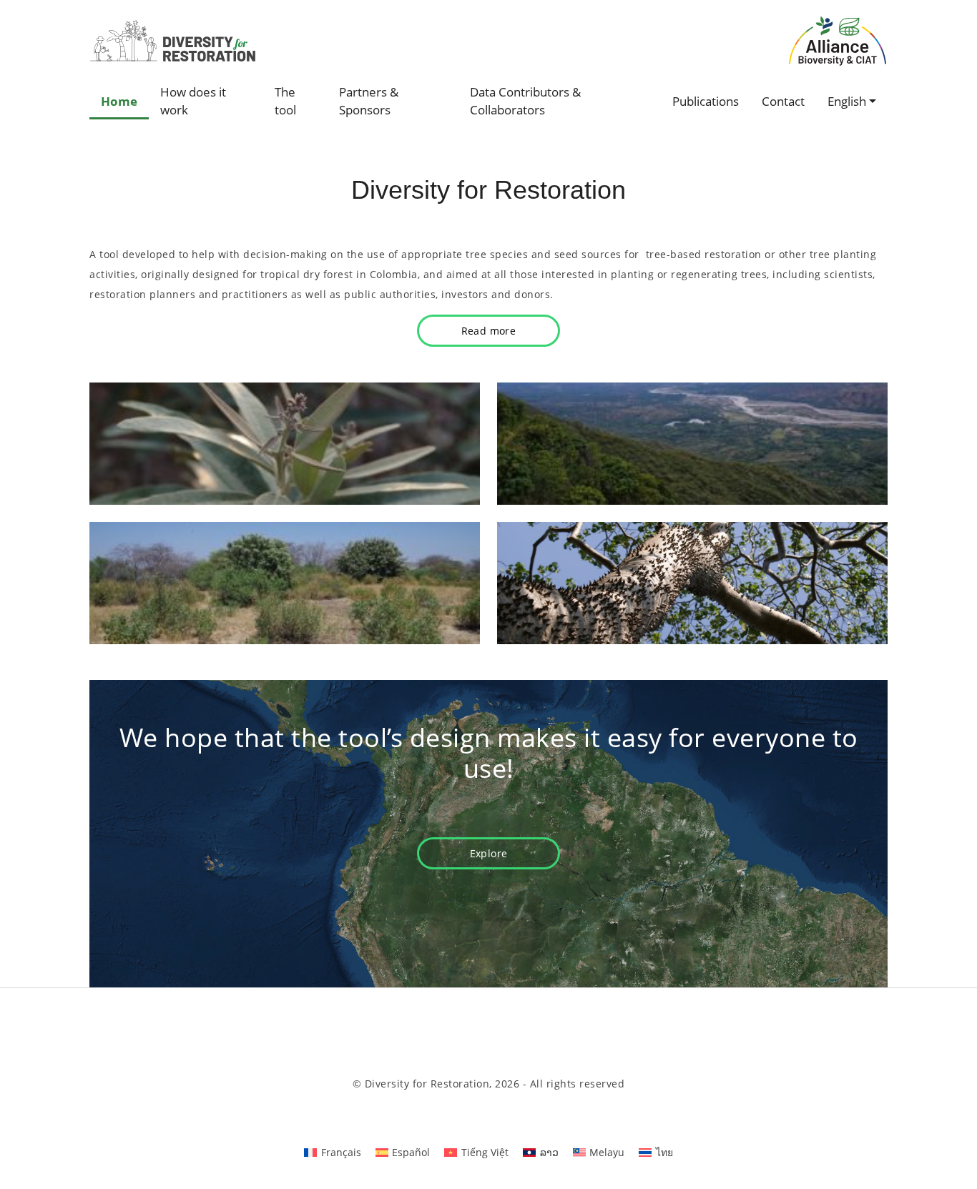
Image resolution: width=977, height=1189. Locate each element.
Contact (783, 101)
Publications (705, 101)
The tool (285, 101)
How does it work (193, 101)
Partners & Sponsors (368, 101)
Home (119, 101)
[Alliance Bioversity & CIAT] (837, 40)
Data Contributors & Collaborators (525, 101)
